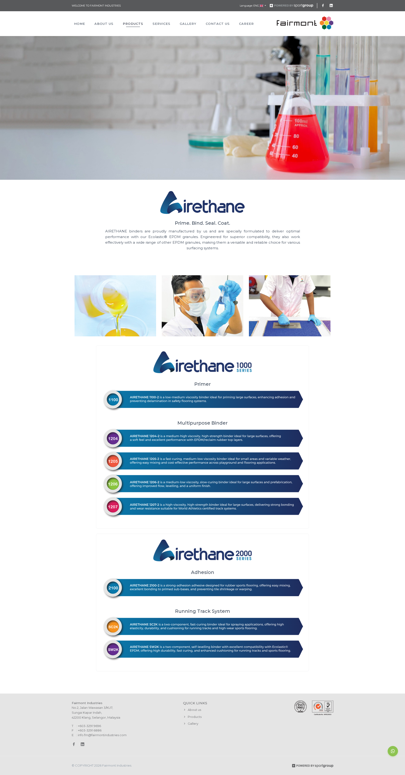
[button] (393, 751)
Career (246, 24)
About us (194, 710)
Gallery (188, 24)
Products (133, 24)
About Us (103, 24)
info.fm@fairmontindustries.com (102, 735)
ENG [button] (256, 5)
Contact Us (218, 24)
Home (79, 24)
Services (161, 24)
